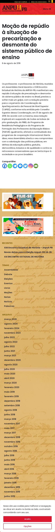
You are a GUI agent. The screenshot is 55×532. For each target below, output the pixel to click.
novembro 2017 (12, 423)
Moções (8, 292)
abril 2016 (9, 469)
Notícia (8, 301)
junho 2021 (9, 351)
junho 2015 (9, 496)
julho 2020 (9, 369)
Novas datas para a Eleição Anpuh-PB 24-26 (28, 252)
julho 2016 (9, 455)
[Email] (36, 166)
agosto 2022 (10, 342)
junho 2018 (9, 414)
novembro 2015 (12, 491)
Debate (8, 274)
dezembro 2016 (12, 437)
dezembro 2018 (12, 401)
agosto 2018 (10, 410)
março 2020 (10, 382)
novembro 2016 (12, 441)
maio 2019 (9, 391)
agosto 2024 (11, 323)
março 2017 (10, 432)
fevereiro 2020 (11, 387)
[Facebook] (4, 166)
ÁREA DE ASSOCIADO (39, 2)
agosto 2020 (10, 364)
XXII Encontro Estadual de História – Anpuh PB (28, 247)
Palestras (9, 306)
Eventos (8, 283)
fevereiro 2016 (11, 478)
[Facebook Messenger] (20, 166)
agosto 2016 (10, 450)
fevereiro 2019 (11, 396)
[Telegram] (15, 166)
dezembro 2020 (12, 360)
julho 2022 (9, 346)
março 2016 (10, 473)
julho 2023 (9, 337)
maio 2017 (9, 428)
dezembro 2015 (12, 487)
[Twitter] (25, 166)
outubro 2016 (11, 446)
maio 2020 (9, 373)
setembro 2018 (12, 405)
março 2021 (10, 355)
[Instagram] (30, 166)
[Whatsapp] (9, 166)
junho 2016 (9, 460)
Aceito (27, 519)
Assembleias (11, 269)
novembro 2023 (12, 332)
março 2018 (10, 419)
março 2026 (10, 319)
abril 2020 (9, 378)
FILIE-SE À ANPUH (21, 2)
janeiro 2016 (10, 482)
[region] (27, 516)
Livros (7, 288)
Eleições (8, 278)
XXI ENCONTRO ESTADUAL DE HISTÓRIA (24, 256)
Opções (27, 526)
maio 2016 (9, 464)
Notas (7, 297)
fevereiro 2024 (11, 328)
